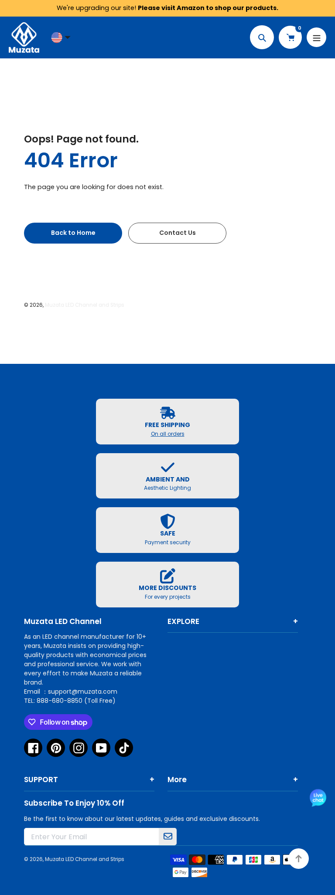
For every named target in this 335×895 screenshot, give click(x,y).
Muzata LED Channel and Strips (84, 305)
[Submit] (168, 836)
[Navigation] (316, 37)
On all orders (168, 433)
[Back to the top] (298, 858)
